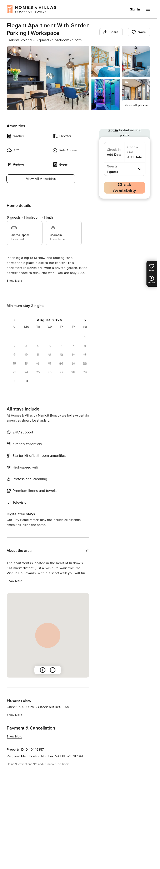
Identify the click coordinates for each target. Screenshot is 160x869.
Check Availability (124, 187)
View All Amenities (41, 179)
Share (114, 32)
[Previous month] (14, 320)
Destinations (24, 764)
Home (10, 764)
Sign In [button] (135, 9)
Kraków (49, 764)
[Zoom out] (52, 670)
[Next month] (85, 320)
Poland (38, 764)
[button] (26, 381)
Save (142, 32)
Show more (14, 280)
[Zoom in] (42, 670)
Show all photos (136, 105)
